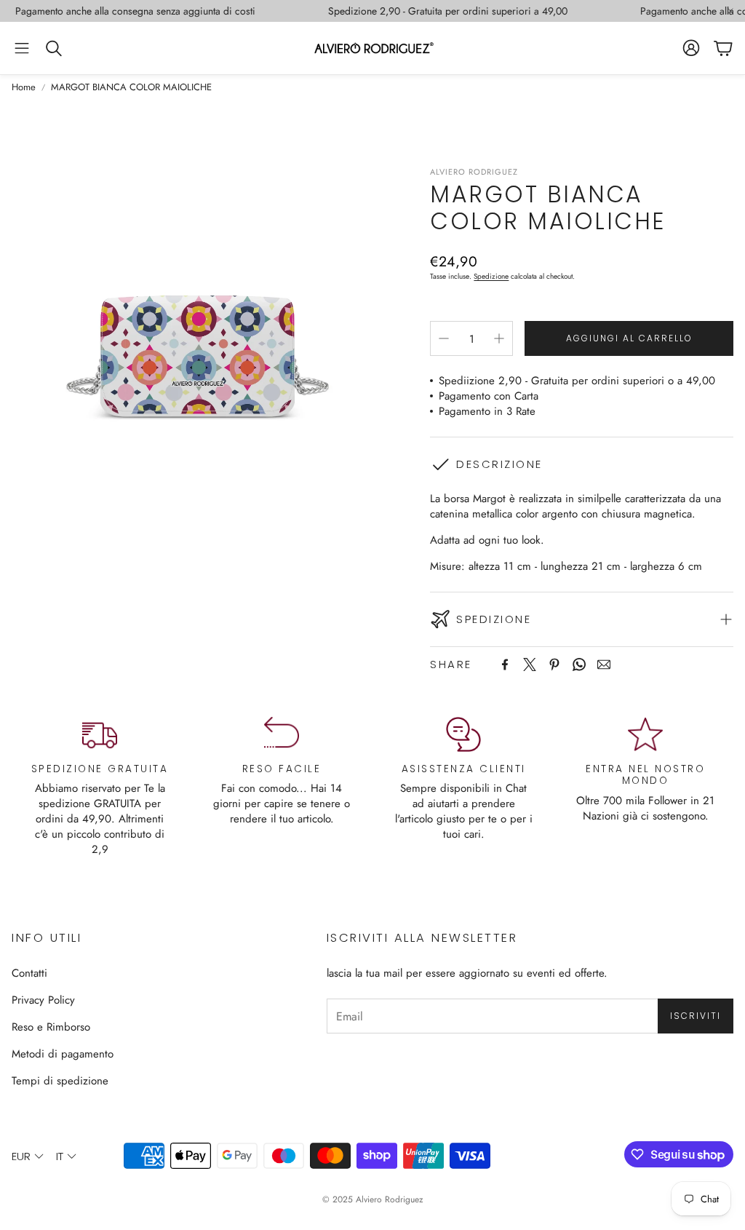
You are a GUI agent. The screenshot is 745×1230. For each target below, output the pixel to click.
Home (24, 87)
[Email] (603, 664)
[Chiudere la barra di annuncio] (730, 11)
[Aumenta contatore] (499, 338)
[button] (22, 48)
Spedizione (491, 276)
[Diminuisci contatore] (444, 338)
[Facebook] (504, 664)
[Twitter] (529, 664)
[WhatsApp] (579, 664)
